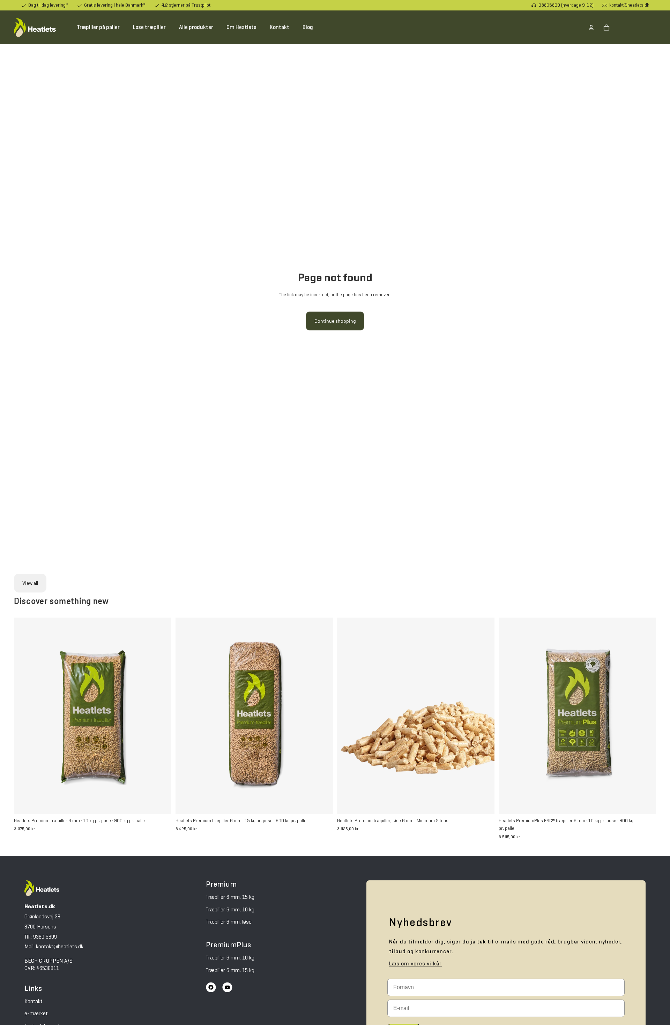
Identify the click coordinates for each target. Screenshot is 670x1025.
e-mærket (36, 1014)
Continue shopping (335, 321)
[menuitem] (98, 27)
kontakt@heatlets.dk (629, 5)
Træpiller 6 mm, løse (229, 922)
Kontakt (33, 1001)
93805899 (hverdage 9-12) (566, 5)
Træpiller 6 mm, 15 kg (230, 897)
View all (30, 583)
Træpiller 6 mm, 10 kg (230, 910)
